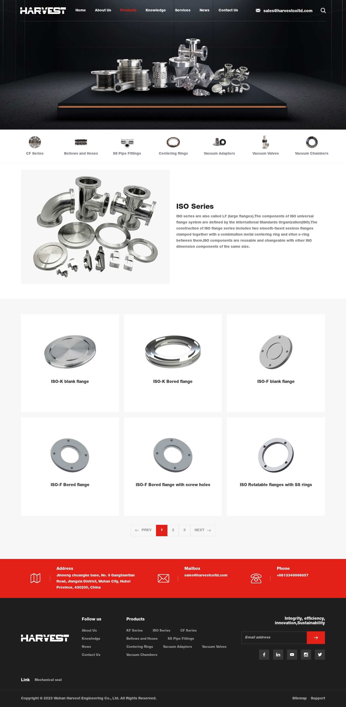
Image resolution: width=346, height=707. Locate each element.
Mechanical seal (48, 680)
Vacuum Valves (214, 647)
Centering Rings (139, 647)
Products (128, 10)
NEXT (199, 530)
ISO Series (161, 631)
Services (182, 10)
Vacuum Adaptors (177, 647)
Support (318, 698)
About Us (103, 10)
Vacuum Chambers (141, 655)
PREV (146, 530)
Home (80, 10)
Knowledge (156, 10)
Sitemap (299, 698)
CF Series (188, 631)
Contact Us (228, 10)
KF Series (134, 631)
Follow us (91, 620)
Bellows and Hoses (142, 639)
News (204, 10)
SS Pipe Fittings (181, 639)
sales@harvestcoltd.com (205, 575)
